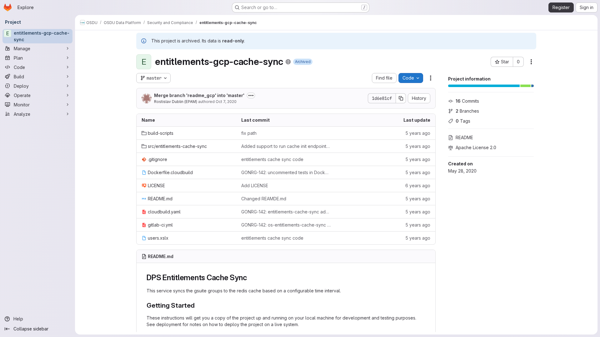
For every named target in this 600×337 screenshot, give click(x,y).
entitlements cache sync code (272, 159)
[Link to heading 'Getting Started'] (198, 305)
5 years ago (417, 133)
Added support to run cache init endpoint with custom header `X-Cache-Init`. (286, 146)
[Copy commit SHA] (401, 98)
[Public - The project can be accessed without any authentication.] (288, 61)
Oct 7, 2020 (226, 101)
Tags (463, 121)
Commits (467, 101)
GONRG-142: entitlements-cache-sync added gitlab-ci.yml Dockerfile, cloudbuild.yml (286, 211)
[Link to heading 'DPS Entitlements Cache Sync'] (251, 277)
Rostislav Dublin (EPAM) (175, 101)
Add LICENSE (254, 185)
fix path (249, 133)
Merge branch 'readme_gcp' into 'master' (199, 95)
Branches (467, 111)
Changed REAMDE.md (263, 198)
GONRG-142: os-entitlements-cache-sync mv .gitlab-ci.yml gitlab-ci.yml (286, 224)
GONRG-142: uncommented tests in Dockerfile (286, 172)
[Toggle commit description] (251, 95)
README (464, 137)
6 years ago (417, 185)
